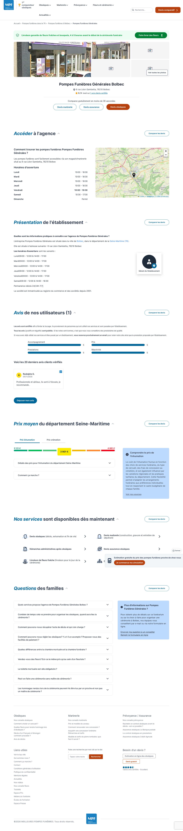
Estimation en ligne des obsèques (140, 756)
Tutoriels (17, 789)
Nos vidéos (18, 782)
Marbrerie (61, 5)
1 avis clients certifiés (99, 93)
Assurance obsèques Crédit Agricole (137, 737)
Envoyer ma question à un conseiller (138, 632)
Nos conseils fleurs (21, 786)
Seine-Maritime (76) (119, 241)
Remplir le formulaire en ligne (134, 635)
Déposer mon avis (25, 400)
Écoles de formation (22, 800)
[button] (166, 151)
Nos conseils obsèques (23, 720)
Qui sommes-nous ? (22, 758)
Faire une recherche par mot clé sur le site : (85, 750)
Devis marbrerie (64, 107)
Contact (17, 765)
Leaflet (141, 196)
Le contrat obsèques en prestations (137, 733)
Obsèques (44, 5)
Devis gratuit (131, 761)
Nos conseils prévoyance (133, 720)
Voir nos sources (133, 494)
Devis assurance (91, 107)
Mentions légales (20, 775)
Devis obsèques (118, 107)
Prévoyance (80, 5)
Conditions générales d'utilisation (27, 768)
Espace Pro (18, 793)
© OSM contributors (162, 196)
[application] (132, 173)
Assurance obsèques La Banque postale (139, 730)
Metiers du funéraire (22, 796)
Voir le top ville (20, 754)
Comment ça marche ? (23, 761)
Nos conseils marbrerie (77, 720)
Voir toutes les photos (157, 72)
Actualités (44, 15)
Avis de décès (19, 739)
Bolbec (80, 241)
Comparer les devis (157, 133)
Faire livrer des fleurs (153, 35)
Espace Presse (20, 803)
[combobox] (141, 10)
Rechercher (97, 756)
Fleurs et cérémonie (102, 5)
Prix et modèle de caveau (78, 724)
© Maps (149, 196)
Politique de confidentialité (24, 772)
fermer (177, 550)
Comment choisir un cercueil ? (26, 724)
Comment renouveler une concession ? (84, 727)
